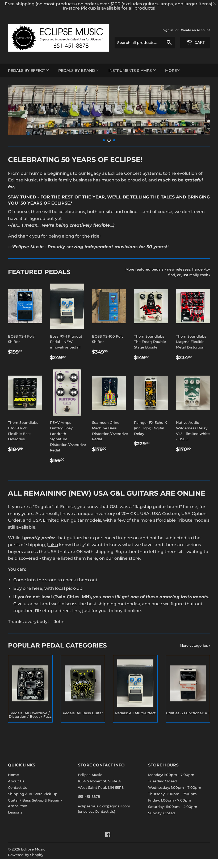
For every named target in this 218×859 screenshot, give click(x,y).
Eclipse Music (33, 849)
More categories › (195, 645)
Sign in (168, 30)
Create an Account (195, 30)
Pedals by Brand (77, 70)
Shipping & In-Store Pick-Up (32, 794)
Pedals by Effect (27, 70)
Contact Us (17, 787)
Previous (17, 110)
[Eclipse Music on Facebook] (108, 835)
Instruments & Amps (130, 70)
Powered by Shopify (25, 855)
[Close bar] (214, 3)
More (171, 70)
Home (13, 775)
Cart (199, 42)
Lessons (15, 812)
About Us (16, 781)
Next (201, 110)
